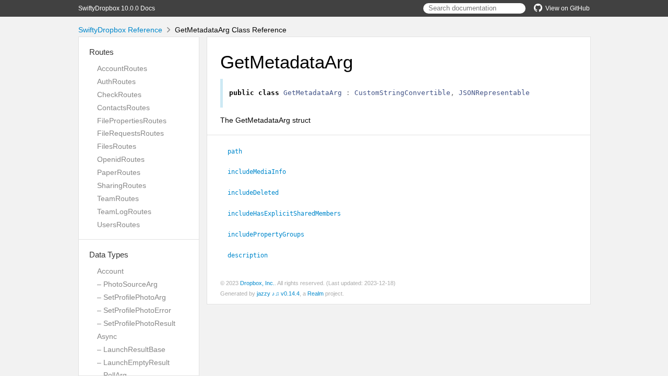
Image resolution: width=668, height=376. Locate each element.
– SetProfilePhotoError (134, 310)
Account (110, 271)
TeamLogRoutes (124, 211)
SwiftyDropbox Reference (120, 30)
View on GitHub (567, 8)
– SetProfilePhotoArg (131, 297)
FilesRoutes (116, 146)
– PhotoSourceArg (127, 284)
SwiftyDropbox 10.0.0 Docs (116, 8)
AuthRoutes (116, 81)
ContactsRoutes (123, 107)
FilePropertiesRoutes (131, 120)
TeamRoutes (118, 198)
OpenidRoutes (121, 159)
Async (107, 336)
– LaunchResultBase (131, 349)
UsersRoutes (118, 224)
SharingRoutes (121, 185)
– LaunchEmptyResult (133, 362)
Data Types (108, 254)
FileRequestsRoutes (130, 133)
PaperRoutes (118, 172)
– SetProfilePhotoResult (136, 323)
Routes (101, 52)
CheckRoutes (119, 94)
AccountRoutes (122, 68)
